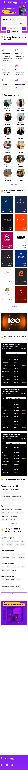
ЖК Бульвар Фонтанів (16, 496)
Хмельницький (10, 544)
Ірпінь (14, 566)
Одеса (22, 541)
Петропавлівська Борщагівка (8, 586)
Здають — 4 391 (19, 58)
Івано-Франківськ (15, 541)
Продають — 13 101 (7, 87)
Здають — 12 (5, 88)
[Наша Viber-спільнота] (2, 765)
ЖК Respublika (14, 516)
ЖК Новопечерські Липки (7, 492)
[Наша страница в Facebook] (7, 765)
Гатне (18, 579)
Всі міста (14, 593)
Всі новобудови (14, 523)
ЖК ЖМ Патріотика (6, 496)
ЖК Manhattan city (16, 499)
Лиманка (14, 570)
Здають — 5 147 (6, 60)
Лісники (12, 579)
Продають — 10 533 (20, 56)
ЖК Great (17, 492)
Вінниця (22, 544)
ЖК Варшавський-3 (15, 489)
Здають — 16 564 (19, 88)
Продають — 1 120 (6, 72)
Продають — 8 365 (6, 56)
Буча (23, 566)
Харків (7, 541)
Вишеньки (18, 586)
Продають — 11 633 (20, 87)
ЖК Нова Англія (5, 489)
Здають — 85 (5, 74)
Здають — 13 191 (19, 74)
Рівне (3, 570)
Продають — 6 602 (20, 72)
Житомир (13, 557)
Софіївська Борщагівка (6, 583)
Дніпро (16, 544)
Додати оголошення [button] (15, 43)
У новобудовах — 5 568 (7, 58)
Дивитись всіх (14, 184)
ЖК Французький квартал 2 (7, 512)
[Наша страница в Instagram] (12, 765)
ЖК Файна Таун (5, 519)
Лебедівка (4, 590)
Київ (3, 541)
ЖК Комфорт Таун (5, 499)
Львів (3, 544)
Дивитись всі (14, 306)
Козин (7, 579)
